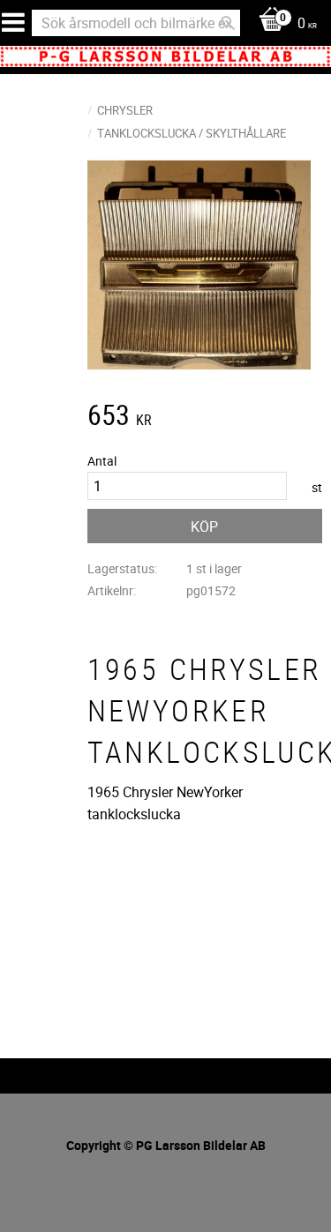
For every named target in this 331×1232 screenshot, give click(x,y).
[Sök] (227, 23)
